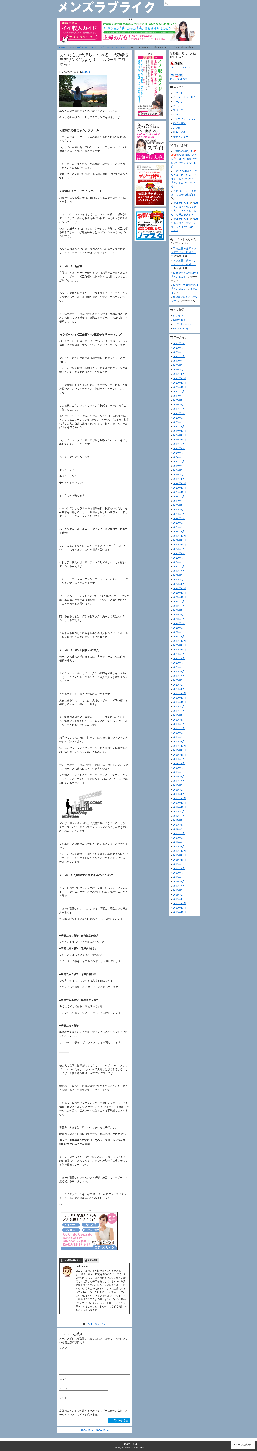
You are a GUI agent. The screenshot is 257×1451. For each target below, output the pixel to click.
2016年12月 (179, 851)
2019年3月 (179, 732)
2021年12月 (179, 588)
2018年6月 (179, 772)
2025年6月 (179, 404)
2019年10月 (179, 702)
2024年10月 (179, 439)
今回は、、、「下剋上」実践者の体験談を (183, 192)
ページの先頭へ (244, 1444)
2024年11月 (179, 435)
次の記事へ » (103, 1430)
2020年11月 (179, 645)
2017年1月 (179, 846)
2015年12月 (179, 903)
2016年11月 (179, 855)
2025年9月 (179, 391)
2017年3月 (179, 837)
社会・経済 (179, 132)
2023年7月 (179, 505)
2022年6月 (179, 562)
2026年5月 (179, 356)
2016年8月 (179, 868)
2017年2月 (179, 842)
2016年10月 (179, 859)
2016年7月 (179, 872)
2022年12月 (179, 535)
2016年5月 (179, 881)
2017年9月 (179, 811)
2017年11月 (179, 802)
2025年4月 (179, 413)
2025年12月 (179, 378)
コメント (64, 1347)
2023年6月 (179, 509)
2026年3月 (179, 365)
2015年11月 (179, 907)
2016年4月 (179, 886)
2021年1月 (179, 636)
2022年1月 (179, 584)
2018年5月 (179, 776)
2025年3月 (179, 417)
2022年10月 (179, 544)
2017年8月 (179, 816)
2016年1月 (179, 899)
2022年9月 (179, 549)
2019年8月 (179, 710)
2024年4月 (179, 465)
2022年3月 (179, 575)
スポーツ (178, 110)
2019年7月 (179, 715)
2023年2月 (179, 527)
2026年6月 (179, 352)
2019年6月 (179, 719)
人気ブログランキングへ (180, 67)
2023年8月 (179, 500)
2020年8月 (179, 658)
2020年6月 (179, 667)
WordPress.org (180, 328)
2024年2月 (179, 474)
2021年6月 (179, 614)
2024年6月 (179, 457)
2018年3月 (179, 785)
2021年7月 (179, 610)
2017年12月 (179, 798)
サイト (63, 1397)
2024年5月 (179, 461)
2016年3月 (179, 890)
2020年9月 (179, 654)
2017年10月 (179, 807)
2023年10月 (179, 492)
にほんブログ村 (178, 79)
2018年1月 (179, 794)
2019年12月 (179, 693)
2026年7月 (179, 347)
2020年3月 (179, 680)
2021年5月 (179, 619)
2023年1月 (179, 531)
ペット (177, 114)
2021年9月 (179, 601)
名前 (62, 1379)
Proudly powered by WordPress (129, 1447)
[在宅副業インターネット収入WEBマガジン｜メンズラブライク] (110, 2)
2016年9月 (179, 864)
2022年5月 (179, 566)
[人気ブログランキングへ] (176, 62)
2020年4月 (179, 675)
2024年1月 (179, 479)
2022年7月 (179, 557)
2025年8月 (179, 395)
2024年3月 (179, 470)
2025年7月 (179, 400)
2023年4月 (179, 518)
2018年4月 (179, 780)
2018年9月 (179, 759)
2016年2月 (179, 894)
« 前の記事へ (86, 1430)
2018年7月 (179, 767)
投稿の (179, 319)
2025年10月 (179, 387)
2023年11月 (179, 487)
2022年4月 (179, 570)
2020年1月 (179, 689)
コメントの (182, 324)
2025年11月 (179, 382)
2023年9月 (179, 496)
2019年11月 (179, 697)
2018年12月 (179, 745)
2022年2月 (179, 579)
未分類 (177, 127)
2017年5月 (179, 829)
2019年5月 (179, 724)
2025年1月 (179, 426)
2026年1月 (179, 374)
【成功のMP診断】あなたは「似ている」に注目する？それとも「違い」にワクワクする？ (184, 179)
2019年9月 (179, 706)
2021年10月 (179, 597)
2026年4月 (179, 360)
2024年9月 (179, 444)
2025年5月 (179, 409)
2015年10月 (179, 912)
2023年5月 (179, 514)
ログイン (178, 315)
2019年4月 (179, 728)
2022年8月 (179, 553)
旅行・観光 (179, 123)
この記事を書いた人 (72, 1260)
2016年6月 (179, 877)
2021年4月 (179, 623)
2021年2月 (179, 632)
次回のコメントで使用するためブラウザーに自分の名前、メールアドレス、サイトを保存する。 (93, 1412)
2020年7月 (179, 662)
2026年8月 (179, 343)
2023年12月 (179, 483)
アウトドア (179, 92)
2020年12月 (179, 640)
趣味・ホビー (180, 136)
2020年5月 (179, 671)
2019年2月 (179, 737)
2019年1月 (179, 741)
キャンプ (178, 101)
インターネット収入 (120, 47)
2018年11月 (179, 750)
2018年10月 (179, 754)
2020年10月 (179, 649)
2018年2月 (179, 789)
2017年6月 (179, 824)
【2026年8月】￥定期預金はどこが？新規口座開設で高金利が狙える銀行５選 (184, 159)
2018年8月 (179, 763)
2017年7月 (179, 820)
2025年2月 (179, 422)
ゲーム (177, 106)
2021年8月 (179, 605)
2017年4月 (179, 833)
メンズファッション (184, 119)
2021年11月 (179, 592)
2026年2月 (179, 369)
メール (64, 1388)
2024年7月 (179, 452)
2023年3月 (179, 522)
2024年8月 (179, 448)
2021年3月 (179, 627)
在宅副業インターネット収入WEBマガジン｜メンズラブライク (84, 47)
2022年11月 (179, 540)
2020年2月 (179, 684)
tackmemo (87, 72)
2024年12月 (179, 430)
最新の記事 (92, 1260)
